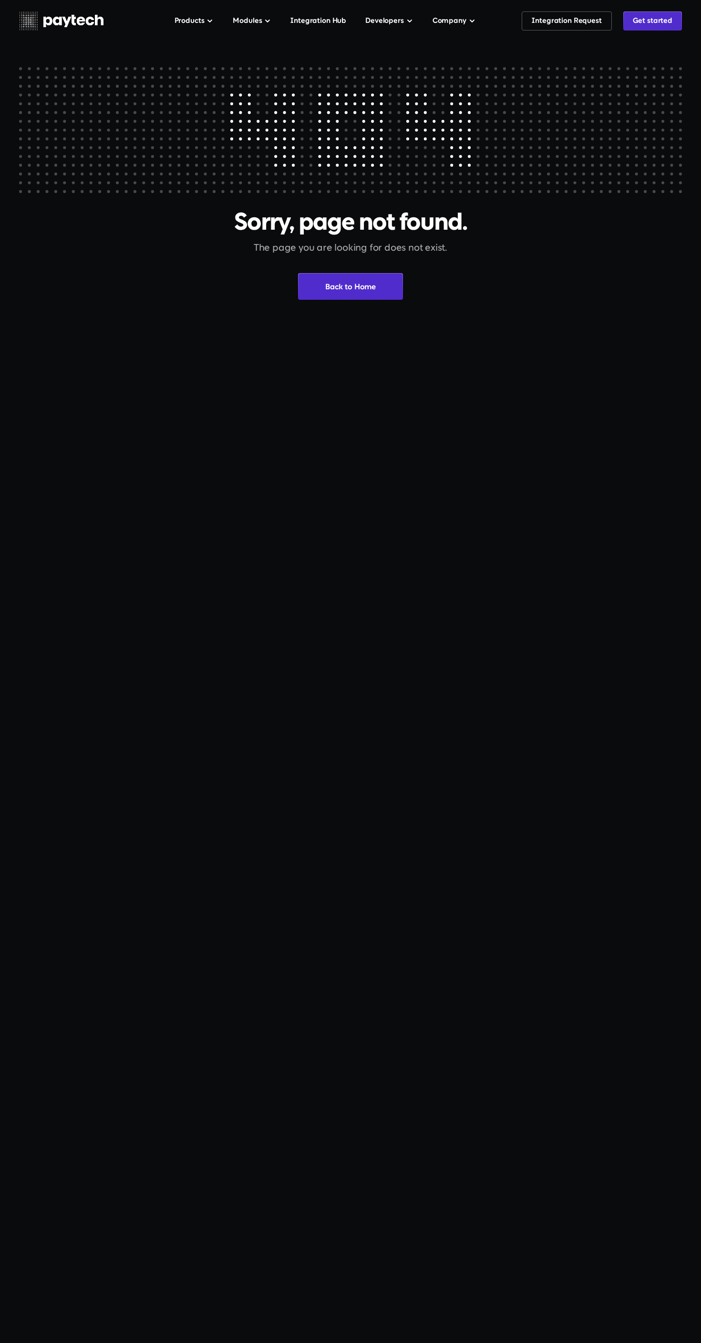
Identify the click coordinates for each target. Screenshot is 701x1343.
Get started (652, 21)
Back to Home (350, 287)
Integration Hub (318, 21)
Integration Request (566, 21)
